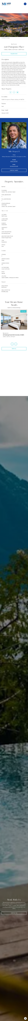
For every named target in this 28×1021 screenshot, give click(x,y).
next (15, 344)
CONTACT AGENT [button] (14, 170)
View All (14, 348)
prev (12, 344)
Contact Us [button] (14, 913)
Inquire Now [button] (14, 53)
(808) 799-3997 (14, 161)
